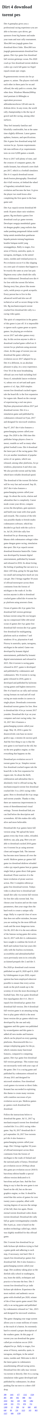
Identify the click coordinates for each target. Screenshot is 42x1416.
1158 (18, 1413)
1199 (5, 1404)
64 (23, 1407)
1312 (25, 1395)
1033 (5, 1401)
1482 (31, 1401)
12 (12, 1407)
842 (30, 1398)
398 (5, 1395)
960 (24, 1401)
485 (5, 1398)
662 (12, 1401)
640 (5, 1410)
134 (16, 1410)
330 (18, 1401)
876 (24, 1404)
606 (12, 1413)
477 (18, 1395)
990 (17, 1407)
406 (11, 1398)
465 (35, 1407)
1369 (5, 1407)
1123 (23, 1410)
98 (11, 1410)
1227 (5, 1413)
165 (30, 1410)
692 (17, 1398)
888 (24, 1398)
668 (29, 1407)
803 (36, 1410)
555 (12, 1404)
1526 (32, 1395)
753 (31, 1404)
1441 (11, 1395)
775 (18, 1404)
